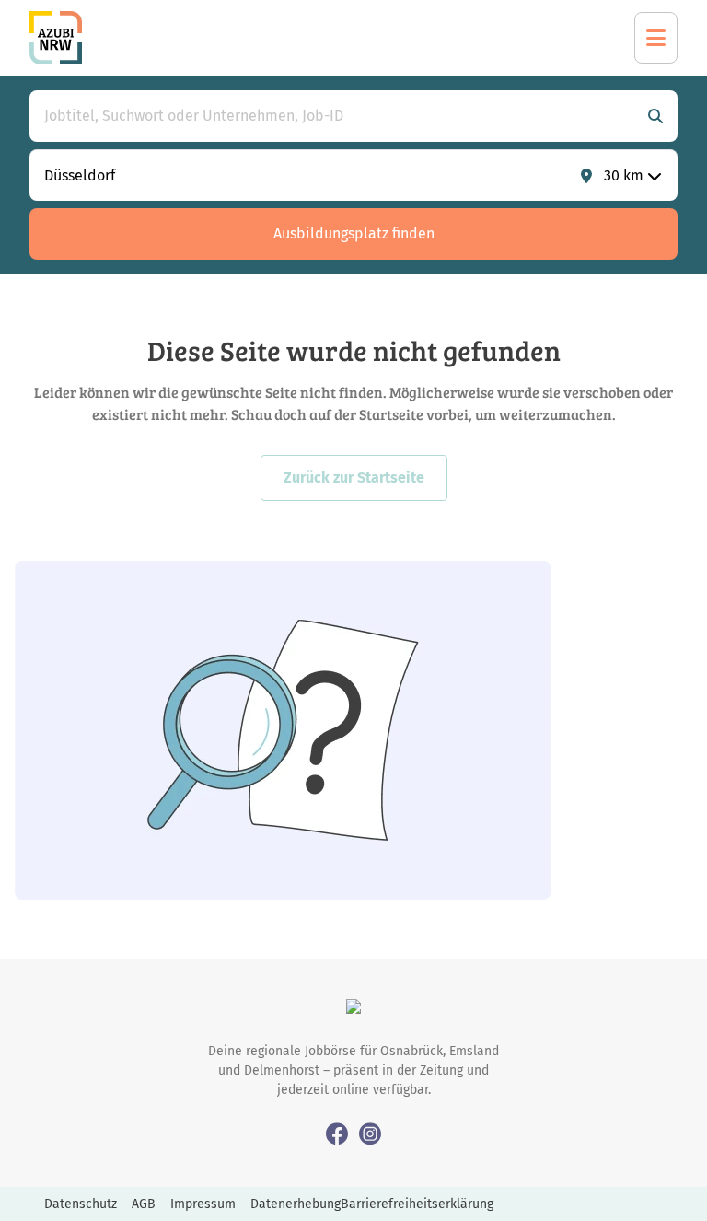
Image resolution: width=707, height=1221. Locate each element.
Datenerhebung (295, 1204)
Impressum (203, 1204)
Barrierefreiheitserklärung (417, 1204)
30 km (623, 175)
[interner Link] (55, 37)
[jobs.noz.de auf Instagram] (370, 1133)
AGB (144, 1204)
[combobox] (335, 116)
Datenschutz (80, 1204)
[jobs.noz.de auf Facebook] (337, 1133)
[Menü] (656, 38)
